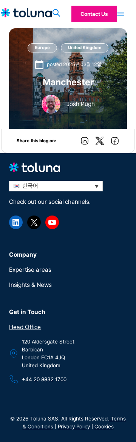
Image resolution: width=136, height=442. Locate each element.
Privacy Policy (74, 427)
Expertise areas (30, 269)
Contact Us (94, 14)
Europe (42, 47)
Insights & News (30, 284)
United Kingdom (84, 47)
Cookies (104, 427)
